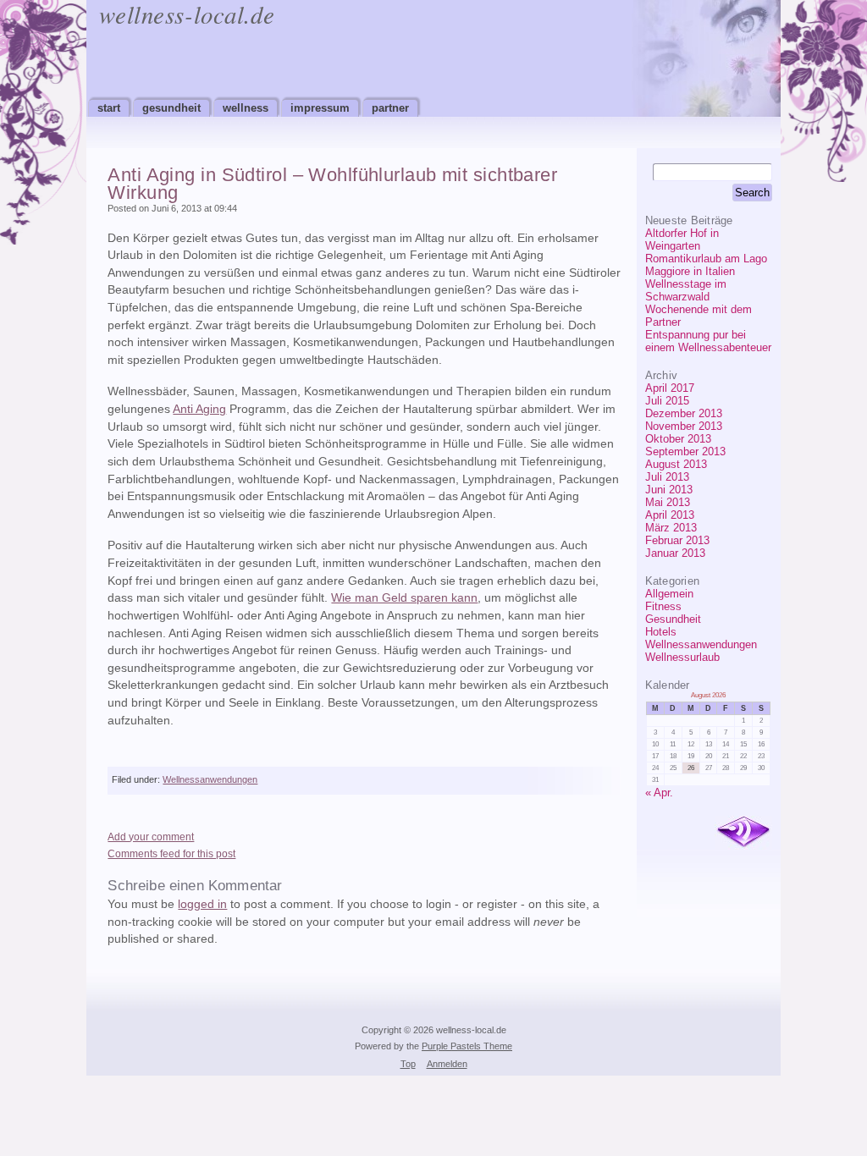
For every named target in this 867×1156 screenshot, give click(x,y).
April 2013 (669, 515)
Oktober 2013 (678, 438)
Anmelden (447, 1064)
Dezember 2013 (683, 413)
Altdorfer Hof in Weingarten (682, 239)
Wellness (245, 108)
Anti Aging (199, 409)
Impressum (320, 108)
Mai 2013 (667, 502)
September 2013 (685, 451)
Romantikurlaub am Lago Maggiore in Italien (706, 265)
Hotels (660, 631)
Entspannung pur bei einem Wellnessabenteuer (708, 341)
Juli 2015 (667, 400)
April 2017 (669, 388)
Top (408, 1064)
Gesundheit (171, 108)
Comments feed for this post (171, 854)
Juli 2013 (667, 477)
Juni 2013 (669, 489)
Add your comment (151, 837)
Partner (390, 108)
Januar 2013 (675, 553)
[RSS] (743, 833)
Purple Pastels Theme (467, 1046)
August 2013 (676, 464)
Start (108, 108)
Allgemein (669, 593)
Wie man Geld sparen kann (404, 598)
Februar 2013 (677, 540)
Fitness (663, 606)
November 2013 (683, 426)
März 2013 (671, 527)
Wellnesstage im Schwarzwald (685, 290)
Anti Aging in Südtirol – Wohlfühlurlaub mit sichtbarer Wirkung (332, 183)
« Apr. (659, 792)
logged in (202, 904)
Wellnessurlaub (682, 657)
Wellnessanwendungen (701, 644)
